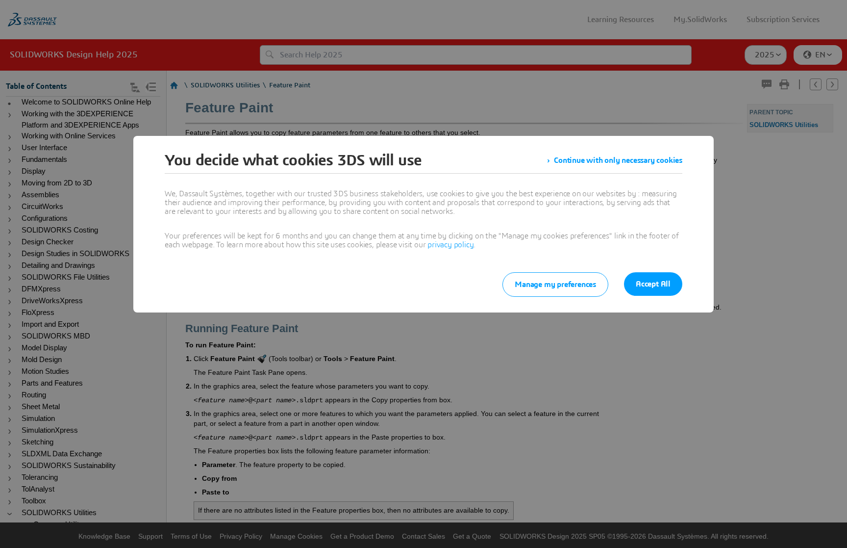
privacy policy (450, 245)
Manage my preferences (555, 284)
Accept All (653, 284)
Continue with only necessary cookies (618, 160)
